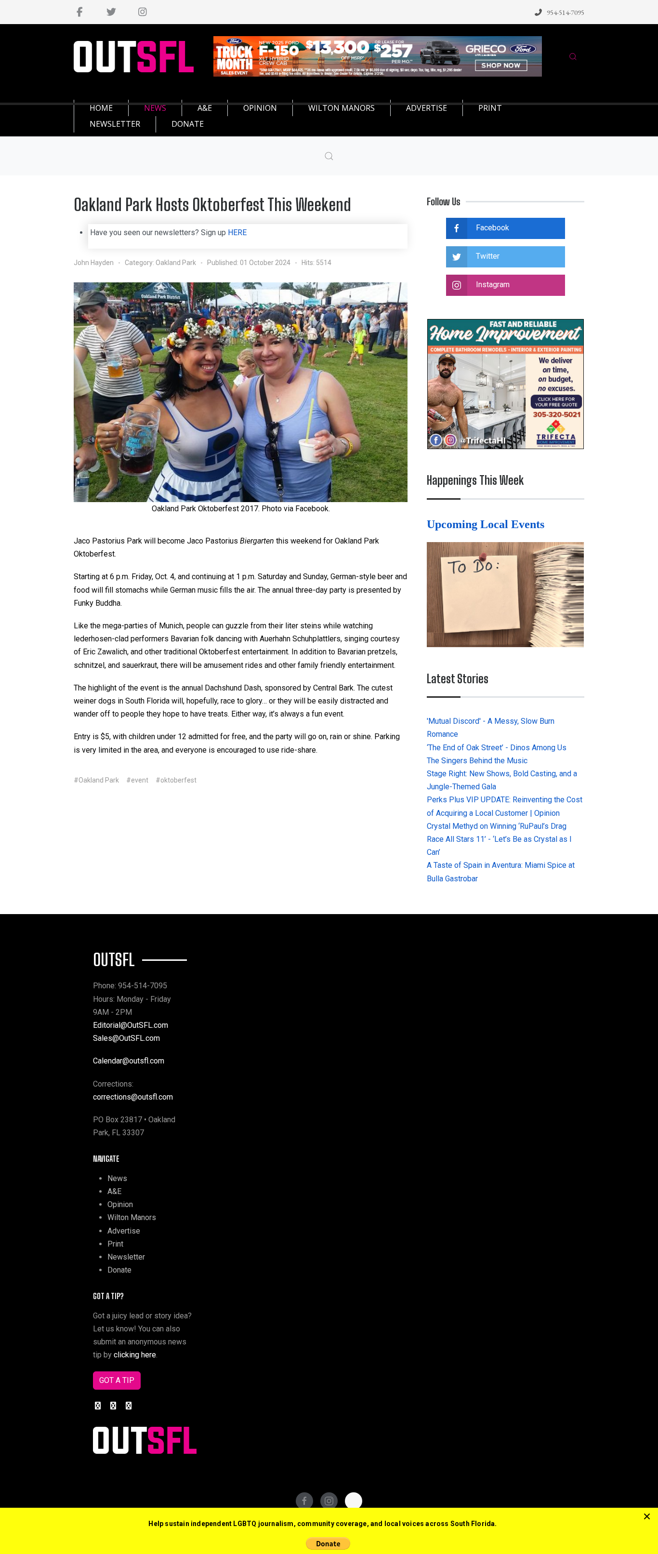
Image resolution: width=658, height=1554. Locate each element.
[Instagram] (142, 12)
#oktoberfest (176, 780)
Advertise (123, 1230)
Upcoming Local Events (487, 524)
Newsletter (126, 1257)
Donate (119, 1270)
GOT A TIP (116, 1380)
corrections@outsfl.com (133, 1097)
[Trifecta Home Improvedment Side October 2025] (505, 383)
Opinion (120, 1204)
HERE (237, 232)
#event (137, 780)
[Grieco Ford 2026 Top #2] (377, 55)
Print (115, 1244)
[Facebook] (80, 12)
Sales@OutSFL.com (126, 1038)
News (117, 1178)
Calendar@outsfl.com (128, 1060)
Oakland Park (176, 262)
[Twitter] (111, 12)
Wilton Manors (131, 1217)
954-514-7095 (565, 12)
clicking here (135, 1354)
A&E (114, 1191)
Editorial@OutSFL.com (130, 1025)
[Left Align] (647, 1517)
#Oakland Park (96, 780)
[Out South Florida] (134, 56)
